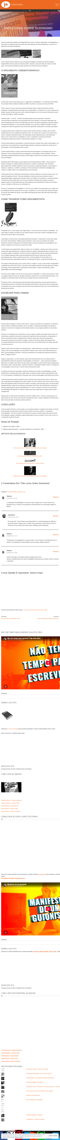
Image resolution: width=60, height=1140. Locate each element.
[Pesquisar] (30, 10)
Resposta (56, 497)
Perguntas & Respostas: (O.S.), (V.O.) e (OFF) (39, 1073)
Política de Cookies (19, 1137)
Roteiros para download (33, 1095)
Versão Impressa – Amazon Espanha (11, 800)
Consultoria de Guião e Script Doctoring (13, 878)
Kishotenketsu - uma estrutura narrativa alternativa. (40, 1078)
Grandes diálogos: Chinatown (34, 1115)
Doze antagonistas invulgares (34, 1099)
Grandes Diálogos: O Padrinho (34, 1082)
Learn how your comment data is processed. (35, 610)
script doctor (42, 874)
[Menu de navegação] (57, 4)
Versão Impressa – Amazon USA (10, 803)
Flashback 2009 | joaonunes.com (16, 491)
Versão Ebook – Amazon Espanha (10, 811)
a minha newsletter (12, 728)
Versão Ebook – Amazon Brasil (9, 806)
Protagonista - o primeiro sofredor (35, 1119)
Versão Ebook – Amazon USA (9, 808)
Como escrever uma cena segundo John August (39, 1091)
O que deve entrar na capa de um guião (37, 1069)
